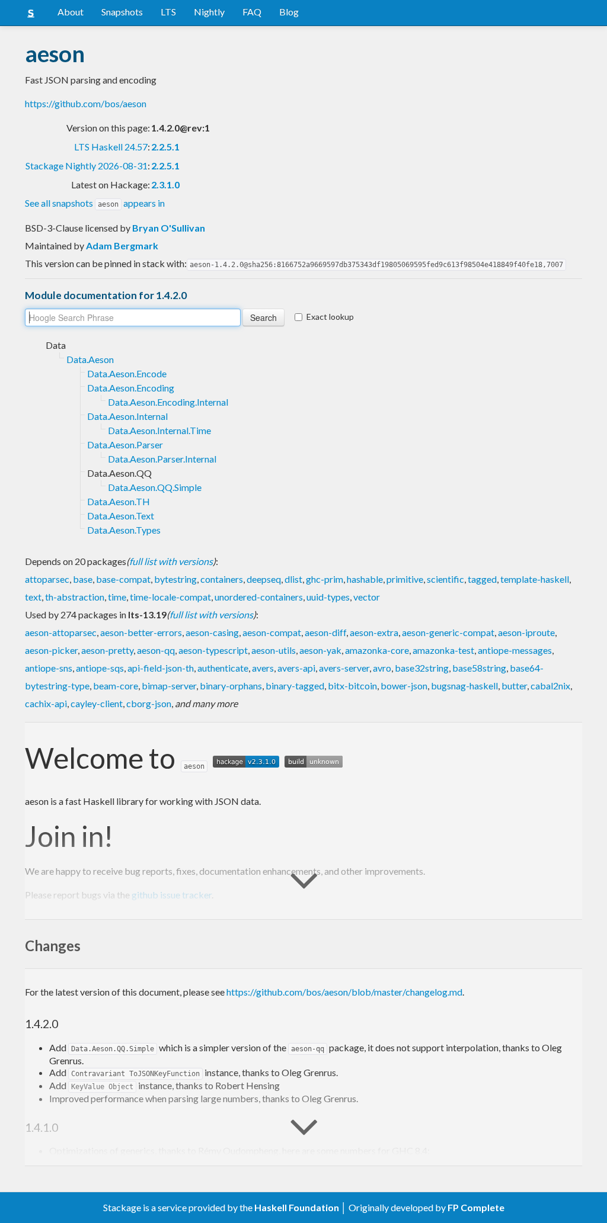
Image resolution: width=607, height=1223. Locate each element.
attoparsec (47, 579)
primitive (404, 579)
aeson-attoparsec (61, 632)
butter (514, 685)
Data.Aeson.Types (124, 529)
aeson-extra (374, 632)
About (70, 11)
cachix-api (46, 703)
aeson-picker (51, 650)
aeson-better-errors (141, 632)
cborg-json (148, 703)
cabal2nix (550, 685)
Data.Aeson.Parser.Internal (162, 458)
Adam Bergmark (122, 245)
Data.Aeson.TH (118, 501)
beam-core (115, 685)
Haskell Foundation (296, 1207)
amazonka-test (443, 650)
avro (382, 667)
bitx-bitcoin (352, 685)
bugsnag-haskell (464, 685)
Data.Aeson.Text (120, 515)
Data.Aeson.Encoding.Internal (168, 401)
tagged (482, 579)
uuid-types (328, 596)
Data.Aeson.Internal (127, 416)
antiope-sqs (100, 667)
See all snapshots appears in (95, 202)
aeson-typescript (213, 650)
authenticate (222, 667)
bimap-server (169, 685)
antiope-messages (515, 650)
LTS (168, 11)
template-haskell (534, 579)
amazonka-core (377, 650)
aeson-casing (212, 632)
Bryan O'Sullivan (168, 227)
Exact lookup (330, 317)
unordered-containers (259, 596)
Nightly (209, 11)
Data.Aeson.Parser (125, 444)
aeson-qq (156, 650)
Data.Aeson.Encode (127, 373)
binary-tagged (295, 685)
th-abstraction (74, 596)
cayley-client (97, 703)
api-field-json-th (160, 667)
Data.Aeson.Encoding (130, 387)
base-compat (123, 579)
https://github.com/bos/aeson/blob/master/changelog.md (344, 991)
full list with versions (171, 561)
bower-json (404, 685)
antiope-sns (48, 667)
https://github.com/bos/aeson (85, 103)
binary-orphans (231, 685)
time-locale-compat (170, 596)
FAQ (251, 11)
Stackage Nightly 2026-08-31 (86, 165)
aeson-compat (271, 632)
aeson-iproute (526, 632)
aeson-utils (273, 650)
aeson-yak (320, 650)
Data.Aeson (90, 359)
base (82, 579)
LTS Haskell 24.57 (111, 146)
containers (221, 579)
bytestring (175, 579)
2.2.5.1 (165, 146)
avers (263, 667)
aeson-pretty (107, 650)
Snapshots (122, 11)
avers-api (296, 667)
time (117, 596)
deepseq (264, 579)
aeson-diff (325, 632)
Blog (289, 11)
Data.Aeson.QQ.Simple (155, 487)
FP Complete (476, 1207)
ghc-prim (324, 579)
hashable (365, 579)
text (33, 596)
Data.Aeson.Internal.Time (159, 430)
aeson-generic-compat (448, 632)
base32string (422, 667)
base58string (479, 667)
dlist (293, 579)
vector (366, 596)
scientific (445, 579)
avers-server (344, 667)
